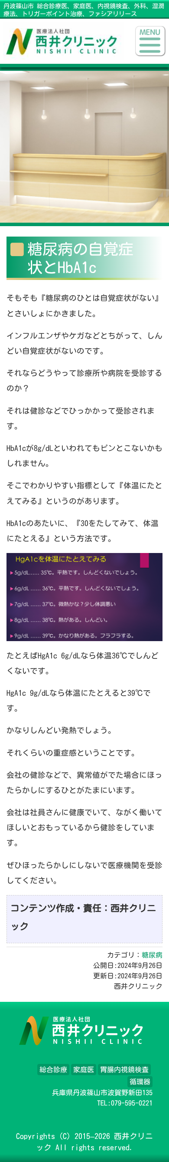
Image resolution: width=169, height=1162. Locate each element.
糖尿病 (152, 954)
